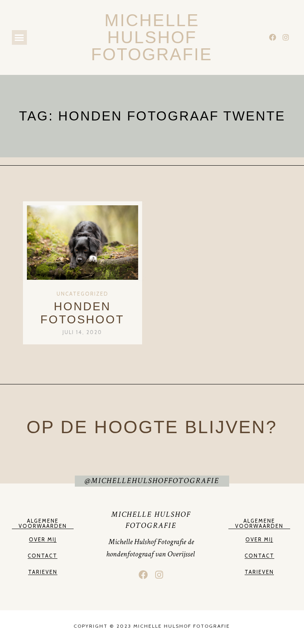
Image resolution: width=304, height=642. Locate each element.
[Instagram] (285, 37)
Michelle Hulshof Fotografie (152, 37)
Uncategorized (82, 293)
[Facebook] (272, 37)
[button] (19, 37)
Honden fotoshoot (82, 313)
